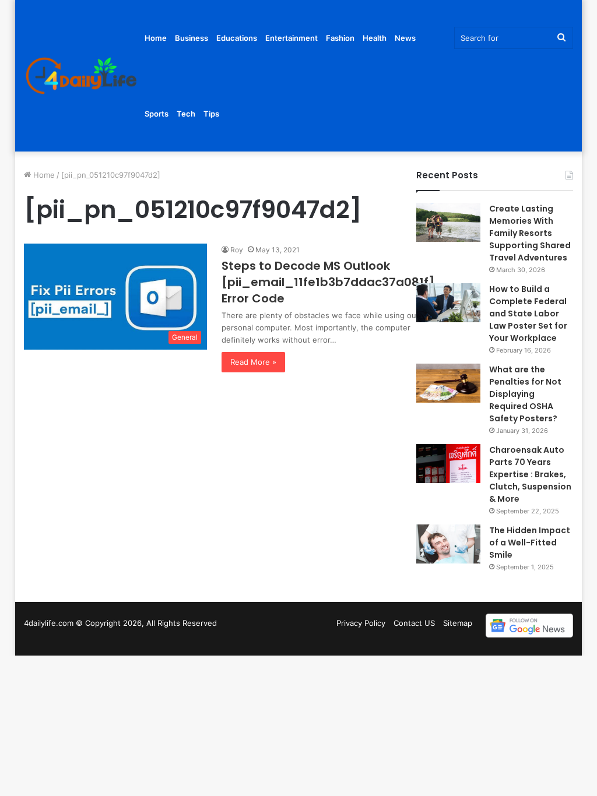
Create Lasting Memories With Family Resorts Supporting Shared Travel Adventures (530, 233)
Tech (186, 113)
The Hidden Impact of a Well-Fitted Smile (529, 542)
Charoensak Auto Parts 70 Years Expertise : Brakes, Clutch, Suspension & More (530, 474)
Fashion (340, 38)
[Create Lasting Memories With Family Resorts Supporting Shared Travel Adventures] (448, 222)
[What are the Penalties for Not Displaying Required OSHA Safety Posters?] (448, 383)
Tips (211, 113)
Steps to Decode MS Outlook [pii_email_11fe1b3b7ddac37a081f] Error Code (328, 282)
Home (156, 38)
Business (191, 38)
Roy (236, 249)
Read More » (253, 362)
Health (375, 38)
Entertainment (291, 38)
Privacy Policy (360, 623)
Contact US (414, 623)
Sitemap (457, 623)
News (405, 38)
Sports (156, 113)
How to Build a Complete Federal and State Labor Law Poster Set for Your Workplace (528, 313)
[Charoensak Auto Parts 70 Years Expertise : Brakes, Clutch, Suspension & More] (448, 463)
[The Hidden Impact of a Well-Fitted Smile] (448, 543)
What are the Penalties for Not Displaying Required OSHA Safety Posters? (525, 394)
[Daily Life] (82, 76)
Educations (236, 38)
